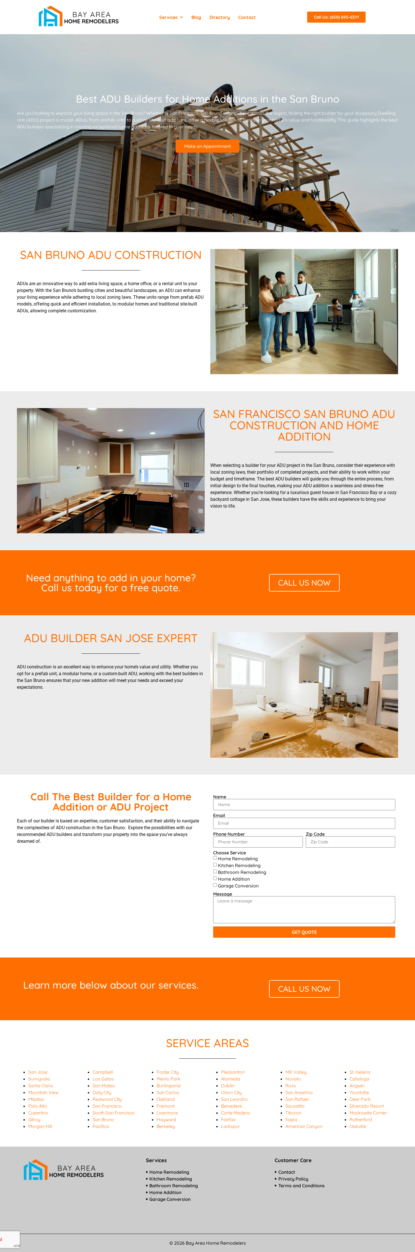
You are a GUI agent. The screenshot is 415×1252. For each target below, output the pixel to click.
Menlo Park (168, 1079)
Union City (231, 1092)
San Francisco (107, 1106)
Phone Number (229, 834)
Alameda (230, 1079)
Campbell (103, 1072)
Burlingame (169, 1085)
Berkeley (166, 1126)
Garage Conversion (238, 885)
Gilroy (34, 1119)
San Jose (37, 1072)
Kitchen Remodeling (239, 865)
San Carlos (168, 1092)
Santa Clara (40, 1085)
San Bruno (103, 1119)
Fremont (165, 1106)
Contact (247, 17)
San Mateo (104, 1085)
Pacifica (101, 1126)
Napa (291, 1119)
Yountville (359, 1092)
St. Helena (360, 1072)
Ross (290, 1085)
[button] (171, 17)
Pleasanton (233, 1072)
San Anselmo (299, 1092)
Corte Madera (235, 1112)
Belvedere (231, 1106)
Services (168, 17)
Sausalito (295, 1106)
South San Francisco (114, 1112)
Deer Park (360, 1099)
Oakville (358, 1126)
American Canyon (303, 1126)
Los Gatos (103, 1079)
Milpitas (36, 1099)
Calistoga (359, 1079)
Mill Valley (296, 1072)
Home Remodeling (238, 858)
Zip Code (315, 834)
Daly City (102, 1092)
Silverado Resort (367, 1106)
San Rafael (297, 1099)
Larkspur (230, 1126)
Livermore (167, 1112)
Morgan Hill (40, 1126)
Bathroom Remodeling (242, 872)
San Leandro (234, 1099)
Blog (196, 17)
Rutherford (361, 1119)
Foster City (168, 1072)
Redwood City (107, 1099)
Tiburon (293, 1112)
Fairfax (228, 1119)
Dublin (227, 1085)
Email (219, 815)
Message (222, 894)
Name (219, 796)
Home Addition (234, 878)
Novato (293, 1079)
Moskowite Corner (368, 1112)
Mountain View (43, 1092)
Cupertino (38, 1112)
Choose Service (229, 852)
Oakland (166, 1099)
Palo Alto (37, 1106)
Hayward (166, 1119)
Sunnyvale (39, 1079)
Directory (219, 17)
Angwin (357, 1085)
